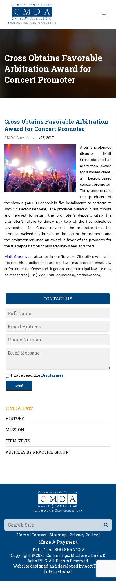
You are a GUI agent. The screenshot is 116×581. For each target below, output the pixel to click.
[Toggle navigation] (104, 14)
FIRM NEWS (18, 441)
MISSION (15, 429)
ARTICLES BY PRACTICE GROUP (37, 452)
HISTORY (15, 418)
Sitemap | (58, 535)
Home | (24, 535)
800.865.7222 (69, 549)
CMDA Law (14, 137)
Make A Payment (58, 542)
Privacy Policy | (84, 535)
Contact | (40, 535)
